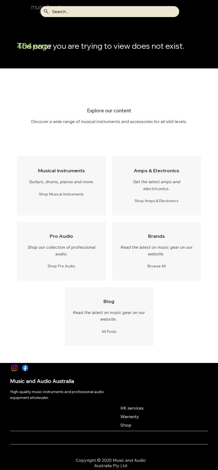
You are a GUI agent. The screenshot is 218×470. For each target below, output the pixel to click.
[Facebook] (25, 368)
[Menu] (16, 11)
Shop (125, 425)
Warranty (129, 416)
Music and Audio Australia (42, 381)
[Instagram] (14, 368)
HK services (132, 408)
